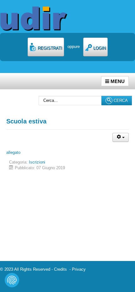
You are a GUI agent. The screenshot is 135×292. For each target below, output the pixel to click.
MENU (117, 81)
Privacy (79, 269)
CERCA (120, 100)
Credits (61, 269)
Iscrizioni (37, 162)
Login (99, 48)
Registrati (49, 48)
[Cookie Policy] (12, 280)
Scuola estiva (26, 121)
